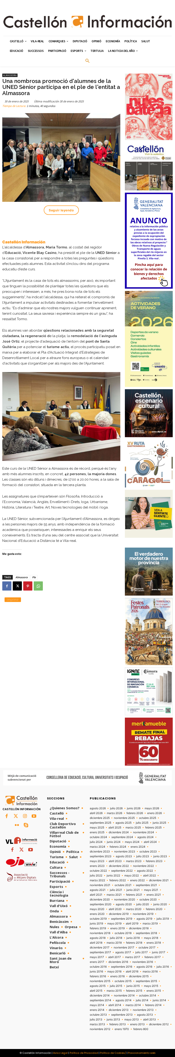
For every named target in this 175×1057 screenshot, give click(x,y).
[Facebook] (6, 586)
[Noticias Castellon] (87, 21)
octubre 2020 (148, 899)
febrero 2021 (134, 894)
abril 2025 (114, 827)
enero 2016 (117, 976)
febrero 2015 (134, 990)
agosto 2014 (123, 1000)
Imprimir (13, 600)
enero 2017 (97, 962)
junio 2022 (113, 875)
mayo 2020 (97, 909)
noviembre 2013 (143, 1010)
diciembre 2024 (119, 832)
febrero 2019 (98, 928)
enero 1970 (122, 1029)
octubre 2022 (98, 870)
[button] (87, 61)
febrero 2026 (134, 813)
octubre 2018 (123, 933)
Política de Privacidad (84, 1053)
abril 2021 (96, 894)
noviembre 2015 (100, 981)
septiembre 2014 (100, 1000)
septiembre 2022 (122, 870)
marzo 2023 (134, 861)
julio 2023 (142, 856)
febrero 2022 (117, 880)
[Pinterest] (27, 586)
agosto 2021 (98, 890)
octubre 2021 (123, 885)
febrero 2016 (98, 976)
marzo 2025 (133, 827)
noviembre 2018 (100, 933)
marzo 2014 (133, 1005)
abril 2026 (96, 813)
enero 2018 (154, 942)
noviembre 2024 (143, 832)
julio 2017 (141, 952)
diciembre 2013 (119, 1010)
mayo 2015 (151, 986)
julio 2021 (116, 890)
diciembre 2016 (118, 962)
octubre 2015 (123, 981)
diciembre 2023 (100, 851)
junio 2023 (160, 856)
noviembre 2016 (142, 962)
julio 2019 (163, 918)
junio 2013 (113, 1019)
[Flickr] (16, 825)
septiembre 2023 (100, 856)
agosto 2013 (145, 1014)
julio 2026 (116, 808)
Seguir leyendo (61, 210)
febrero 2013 (117, 1024)
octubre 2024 (98, 837)
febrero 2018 (134, 942)
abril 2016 (132, 971)
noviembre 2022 (143, 866)
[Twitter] (15, 816)
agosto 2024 (145, 837)
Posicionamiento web (141, 1053)
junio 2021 (133, 890)
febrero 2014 (153, 1005)
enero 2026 (154, 813)
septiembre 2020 (100, 904)
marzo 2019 (150, 923)
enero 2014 (97, 1010)
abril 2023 (115, 861)
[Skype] (26, 825)
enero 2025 (97, 832)
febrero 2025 (153, 827)
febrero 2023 (154, 861)
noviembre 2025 (124, 818)
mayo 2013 (131, 1019)
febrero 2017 (152, 957)
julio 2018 (116, 938)
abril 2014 (114, 1005)
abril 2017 (114, 957)
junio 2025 (159, 822)
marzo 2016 (150, 971)
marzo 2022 (97, 880)
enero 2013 (137, 1024)
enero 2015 (154, 990)
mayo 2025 (97, 827)
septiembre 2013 (122, 1014)
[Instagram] (24, 816)
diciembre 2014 (100, 995)
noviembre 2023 (124, 851)
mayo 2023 (97, 861)
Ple (34, 577)
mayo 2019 (114, 923)
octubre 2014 (147, 995)
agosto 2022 (145, 870)
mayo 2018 (151, 938)
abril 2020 (115, 909)
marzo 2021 (114, 894)
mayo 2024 (132, 842)
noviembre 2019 (143, 914)
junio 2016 (96, 971)
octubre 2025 (147, 818)
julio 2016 (163, 966)
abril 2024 (150, 842)
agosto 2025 (123, 822)
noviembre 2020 (124, 899)
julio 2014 (142, 1000)
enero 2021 (154, 894)
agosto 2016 (144, 966)
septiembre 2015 (146, 981)
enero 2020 (97, 914)
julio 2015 (116, 986)
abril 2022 (149, 875)
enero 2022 (137, 880)
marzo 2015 (114, 990)
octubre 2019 (98, 918)
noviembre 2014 (124, 995)
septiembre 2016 (121, 966)
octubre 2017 (147, 947)
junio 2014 (159, 1000)
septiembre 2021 (146, 885)
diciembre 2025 (100, 818)
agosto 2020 (124, 904)
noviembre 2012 (100, 1029)
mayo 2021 (151, 890)
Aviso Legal (60, 1053)
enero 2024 (138, 846)
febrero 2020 (154, 909)
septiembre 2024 (122, 837)
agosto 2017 (123, 952)
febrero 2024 (118, 846)
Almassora (10, 75)
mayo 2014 (97, 1005)
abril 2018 (96, 942)
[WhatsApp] (38, 586)
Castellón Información (23, 242)
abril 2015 (96, 990)
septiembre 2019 (121, 918)
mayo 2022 (131, 875)
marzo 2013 (97, 1024)
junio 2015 (133, 986)
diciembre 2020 (100, 899)
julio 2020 (142, 904)
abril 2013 (149, 1019)
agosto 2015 (98, 986)
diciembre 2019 (119, 914)
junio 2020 (160, 904)
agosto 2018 (98, 938)
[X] (17, 586)
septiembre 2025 (100, 822)
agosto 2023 (124, 856)
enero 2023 (97, 866)
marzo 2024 (97, 846)
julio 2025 (142, 822)
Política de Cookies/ (113, 1053)
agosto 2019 (144, 918)
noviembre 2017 (124, 947)
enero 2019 (117, 928)
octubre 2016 (98, 966)
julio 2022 (96, 875)
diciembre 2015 (139, 976)
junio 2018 (133, 938)
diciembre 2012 (159, 1024)
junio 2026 (133, 808)
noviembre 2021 (100, 885)
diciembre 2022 (119, 866)
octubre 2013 (98, 1014)
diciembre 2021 (159, 880)
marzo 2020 (134, 909)
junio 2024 (114, 842)
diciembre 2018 (139, 928)
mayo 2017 (97, 957)
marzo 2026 (114, 813)
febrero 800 (140, 1029)
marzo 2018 (114, 942)
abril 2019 (132, 923)
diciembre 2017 (99, 947)
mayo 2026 (152, 808)
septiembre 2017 (100, 952)
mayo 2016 (114, 971)
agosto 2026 (98, 808)
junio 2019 (96, 923)
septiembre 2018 (146, 933)
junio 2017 (158, 952)
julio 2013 (96, 1019)
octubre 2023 (148, 851)
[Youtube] (34, 816)
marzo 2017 (132, 957)
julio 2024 (96, 842)
